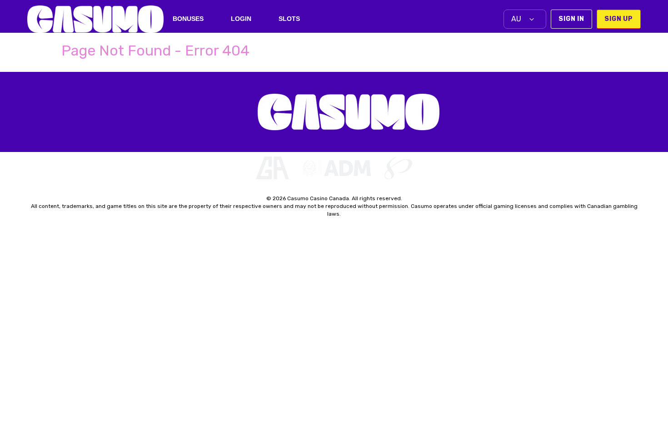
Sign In (571, 19)
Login (241, 18)
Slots (289, 18)
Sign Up (618, 19)
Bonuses (188, 18)
